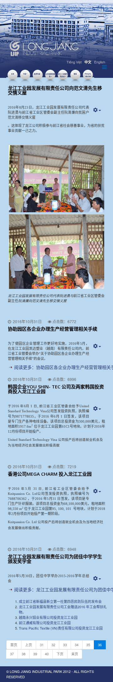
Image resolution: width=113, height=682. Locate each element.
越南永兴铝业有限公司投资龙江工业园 (48, 617)
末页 (74, 653)
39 (35, 653)
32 (53, 644)
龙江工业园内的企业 (62, 75)
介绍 (24, 74)
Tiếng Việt (74, 61)
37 (12, 653)
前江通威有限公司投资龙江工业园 (45, 622)
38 (23, 653)
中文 (87, 62)
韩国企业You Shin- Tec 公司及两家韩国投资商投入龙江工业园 (56, 388)
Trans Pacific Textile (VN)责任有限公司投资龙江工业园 (61, 628)
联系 (75, 74)
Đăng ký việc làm (88, 75)
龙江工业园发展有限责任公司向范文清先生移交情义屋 (55, 90)
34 (76, 644)
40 (47, 653)
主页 (12, 74)
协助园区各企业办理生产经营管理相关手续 (52, 329)
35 (88, 644)
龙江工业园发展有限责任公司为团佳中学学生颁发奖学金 (55, 558)
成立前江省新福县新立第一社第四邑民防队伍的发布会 (60, 601)
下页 (59, 653)
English (99, 61)
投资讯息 (37, 74)
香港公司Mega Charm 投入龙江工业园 (50, 474)
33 (65, 644)
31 (42, 644)
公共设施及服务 (50, 75)
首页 (13, 644)
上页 (28, 644)
